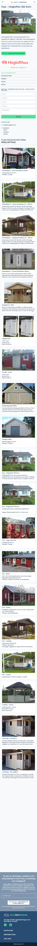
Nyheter (3, 84)
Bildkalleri (3, 78)
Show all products (18, 67)
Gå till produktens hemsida (13, 53)
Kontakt (3, 81)
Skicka (18, 116)
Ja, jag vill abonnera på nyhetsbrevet (18, 902)
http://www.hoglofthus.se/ (8, 73)
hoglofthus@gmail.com (9, 125)
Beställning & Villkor (6, 75)
